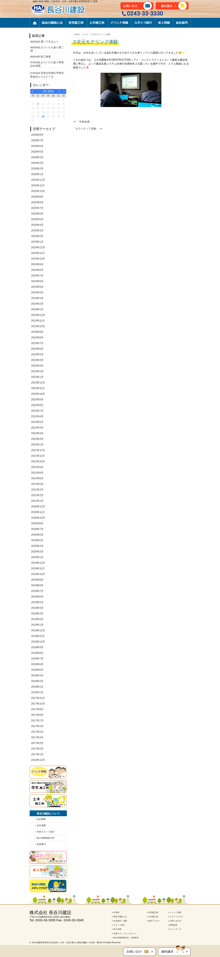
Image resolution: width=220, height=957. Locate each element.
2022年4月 (37, 427)
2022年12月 (38, 382)
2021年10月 (38, 461)
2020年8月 (37, 523)
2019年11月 (38, 568)
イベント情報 (119, 23)
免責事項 (41, 844)
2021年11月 (38, 455)
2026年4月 (37, 157)
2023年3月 (37, 365)
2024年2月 (37, 303)
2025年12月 (38, 179)
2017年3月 (37, 743)
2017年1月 (37, 754)
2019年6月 (37, 596)
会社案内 (182, 23)
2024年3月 (37, 298)
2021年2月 (37, 495)
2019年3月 (37, 613)
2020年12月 (38, 506)
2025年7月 (37, 208)
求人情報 (164, 23)
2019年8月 (37, 585)
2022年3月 (37, 433)
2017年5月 (37, 731)
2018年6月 (37, 664)
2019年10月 (38, 574)
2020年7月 (37, 529)
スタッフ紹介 (143, 23)
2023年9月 (37, 332)
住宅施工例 (76, 23)
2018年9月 (37, 647)
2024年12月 (38, 247)
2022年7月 (37, 410)
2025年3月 (37, 230)
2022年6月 (37, 416)
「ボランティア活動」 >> (87, 128)
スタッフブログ (176, 916)
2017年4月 (37, 737)
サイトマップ (175, 929)
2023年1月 (37, 377)
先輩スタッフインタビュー (125, 933)
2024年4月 (37, 292)
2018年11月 (38, 636)
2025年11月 (38, 185)
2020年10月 (38, 517)
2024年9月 (37, 264)
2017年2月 (37, 748)
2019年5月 (37, 602)
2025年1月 (37, 241)
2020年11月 (38, 512)
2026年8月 (37, 134)
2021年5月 (37, 484)
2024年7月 (37, 275)
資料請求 (173, 925)
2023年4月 (37, 360)
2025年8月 (37, 202)
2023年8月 (37, 337)
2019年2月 (37, 619)
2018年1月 (37, 692)
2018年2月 (37, 686)
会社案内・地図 (120, 921)
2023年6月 (37, 348)
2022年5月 (37, 422)
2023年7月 (37, 343)
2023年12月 (38, 315)
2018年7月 (37, 658)
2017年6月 (37, 726)
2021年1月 (37, 501)
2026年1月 (37, 174)
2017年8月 (37, 715)
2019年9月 (37, 579)
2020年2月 (37, 551)
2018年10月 (38, 641)
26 (43, 116)
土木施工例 (97, 23)
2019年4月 (37, 608)
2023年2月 (37, 371)
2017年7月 (37, 720)
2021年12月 (38, 450)
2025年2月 (37, 236)
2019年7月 (37, 591)
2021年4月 (37, 489)
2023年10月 (38, 326)
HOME (34, 23)
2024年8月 (37, 270)
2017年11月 (38, 698)
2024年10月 (38, 258)
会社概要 (41, 819)
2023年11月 (38, 320)
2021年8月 (37, 472)
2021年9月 (37, 467)
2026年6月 (37, 146)
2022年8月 (37, 405)
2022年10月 (38, 393)
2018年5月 (37, 669)
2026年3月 (37, 163)
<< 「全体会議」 (82, 121)
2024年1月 (37, 309)
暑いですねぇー (50, 41)
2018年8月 (37, 653)
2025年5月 (37, 219)
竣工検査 (46, 56)
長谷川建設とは (52, 23)
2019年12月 (38, 562)
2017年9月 (37, 709)
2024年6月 (37, 281)
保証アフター (154, 921)
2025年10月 (38, 191)
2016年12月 (38, 760)
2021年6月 (37, 478)
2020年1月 (37, 557)
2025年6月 (37, 213)
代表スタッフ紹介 (46, 831)
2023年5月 (37, 354)
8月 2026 (48, 91)
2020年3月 (37, 546)
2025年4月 (37, 225)
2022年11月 (38, 388)
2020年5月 (37, 540)
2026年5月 (37, 151)
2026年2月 (37, 168)
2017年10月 (38, 703)
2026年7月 (37, 140)
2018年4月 (37, 675)
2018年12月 (38, 630)
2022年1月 (37, 444)
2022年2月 (37, 439)
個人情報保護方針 (46, 838)
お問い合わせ (175, 921)
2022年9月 (37, 399)
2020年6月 (37, 534)
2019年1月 (37, 624)
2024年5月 (37, 286)
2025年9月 (37, 196)
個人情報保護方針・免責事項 (126, 938)
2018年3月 (37, 681)
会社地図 (41, 825)
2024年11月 (38, 253)
